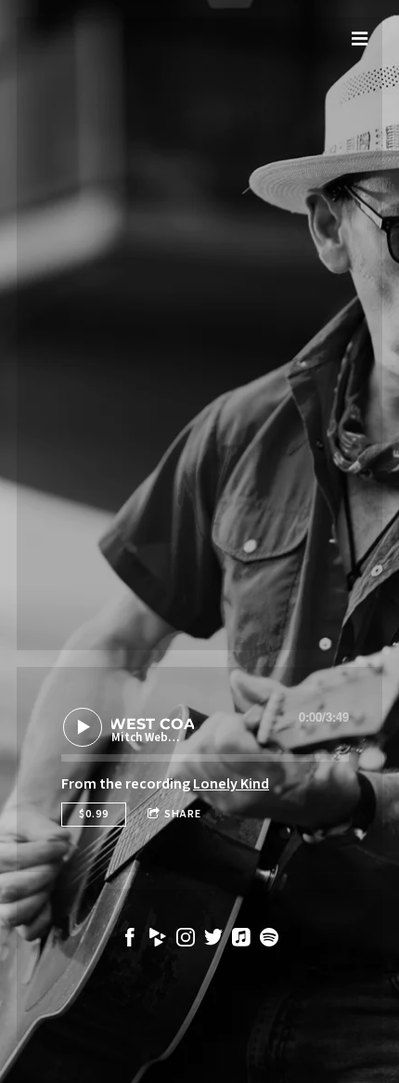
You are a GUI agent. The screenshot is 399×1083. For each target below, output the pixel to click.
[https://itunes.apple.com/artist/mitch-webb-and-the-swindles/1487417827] (241, 940)
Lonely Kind (231, 784)
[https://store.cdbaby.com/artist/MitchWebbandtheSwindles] (157, 940)
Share (182, 814)
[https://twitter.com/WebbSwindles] (213, 940)
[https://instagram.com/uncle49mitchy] (185, 940)
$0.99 (94, 814)
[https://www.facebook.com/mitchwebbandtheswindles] (130, 940)
